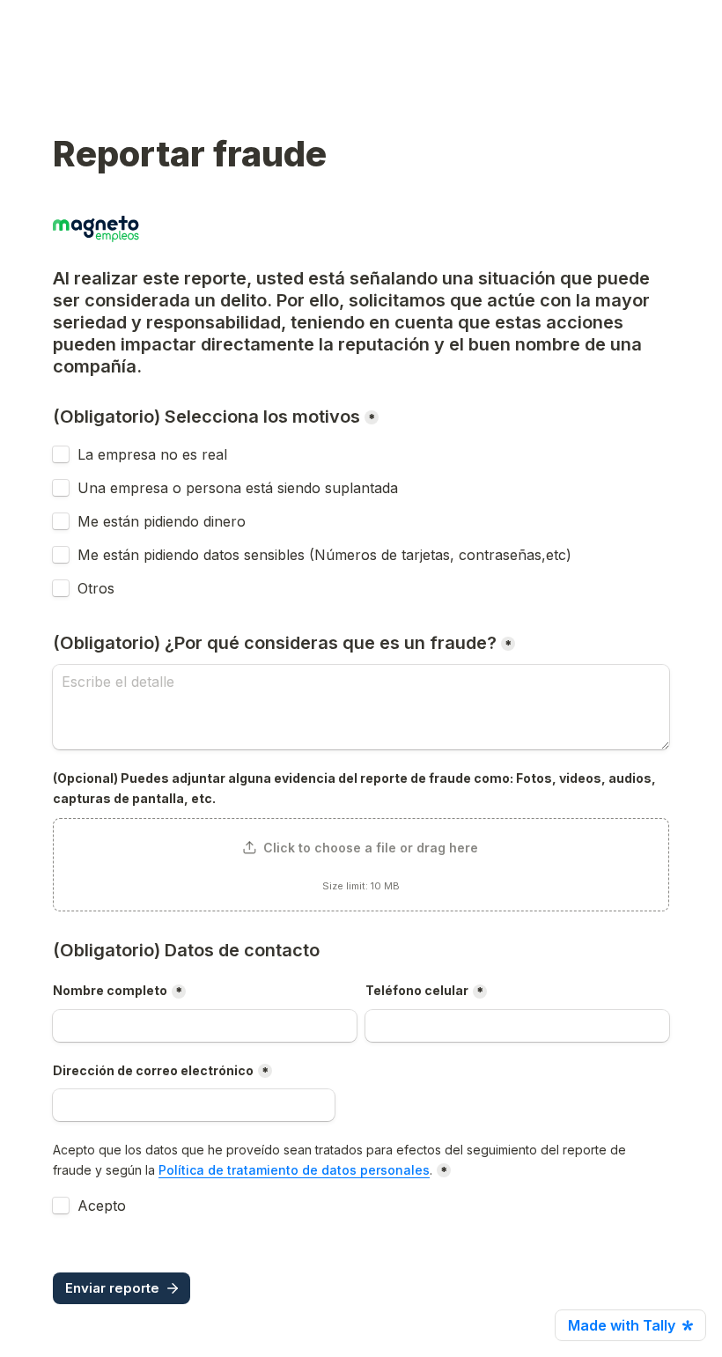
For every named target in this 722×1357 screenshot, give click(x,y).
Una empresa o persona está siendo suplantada (237, 488)
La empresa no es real (152, 454)
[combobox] (517, 1026)
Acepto (101, 1205)
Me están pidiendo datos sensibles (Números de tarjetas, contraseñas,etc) (324, 555)
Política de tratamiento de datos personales (294, 1169)
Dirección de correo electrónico (153, 1070)
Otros (95, 588)
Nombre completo (110, 990)
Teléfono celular (416, 990)
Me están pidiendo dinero (161, 521)
